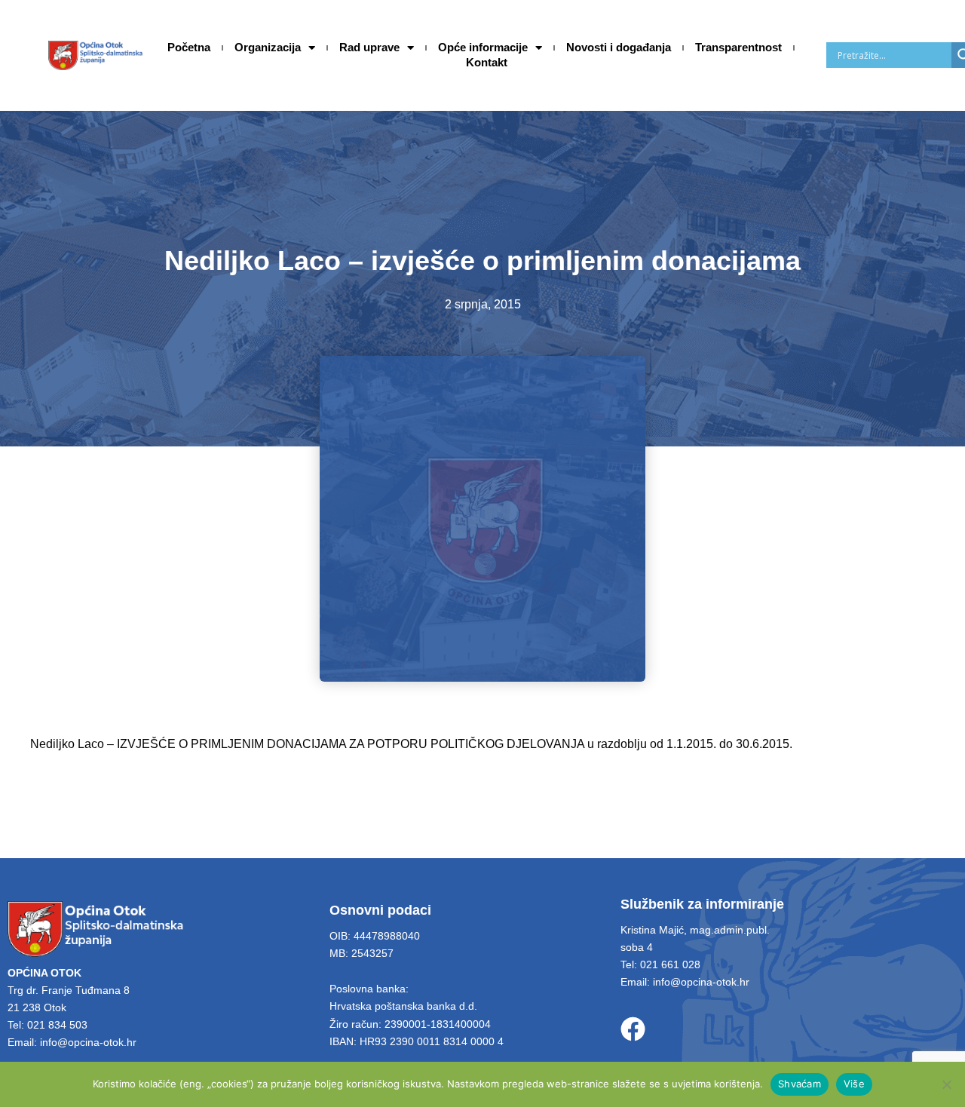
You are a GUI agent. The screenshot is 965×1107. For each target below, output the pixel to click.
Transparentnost (738, 47)
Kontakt (486, 62)
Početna (188, 47)
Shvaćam (799, 1084)
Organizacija (267, 47)
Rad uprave (369, 47)
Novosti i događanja (618, 47)
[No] (946, 1084)
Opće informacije (483, 47)
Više (854, 1084)
